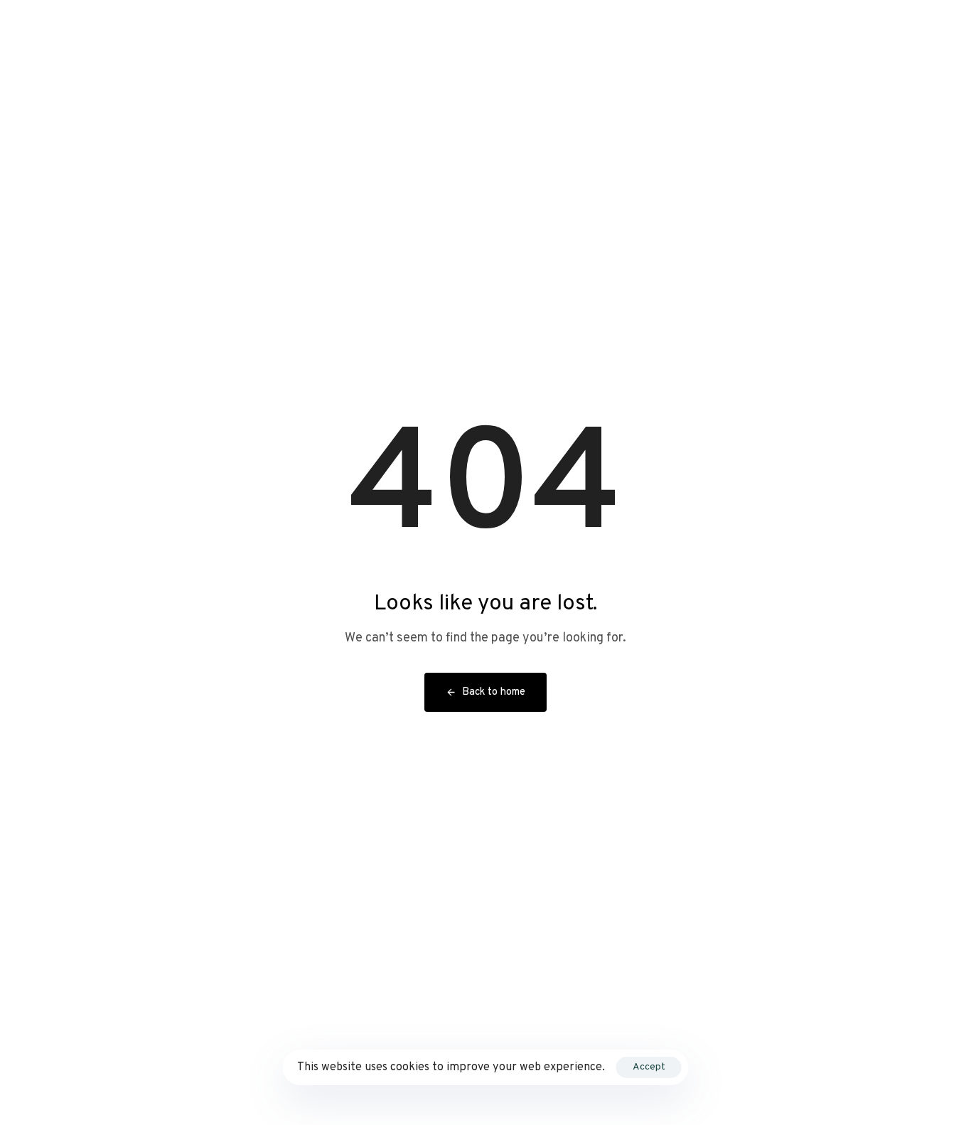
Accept (649, 1067)
